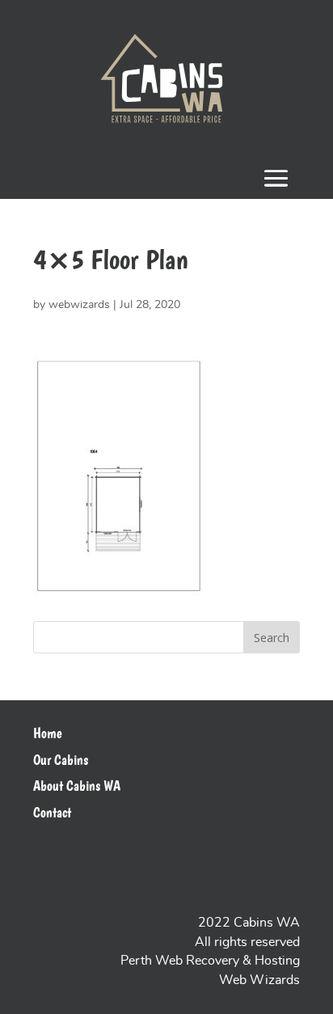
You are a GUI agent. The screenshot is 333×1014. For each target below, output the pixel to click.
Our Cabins (60, 760)
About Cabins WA (76, 786)
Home (47, 733)
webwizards (79, 305)
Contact (52, 813)
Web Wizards (259, 980)
